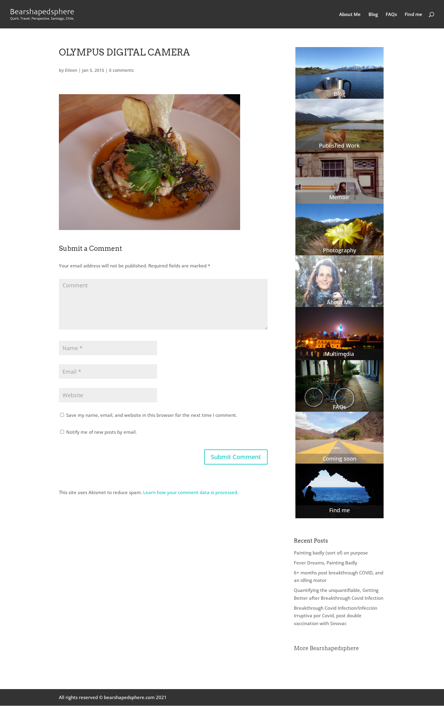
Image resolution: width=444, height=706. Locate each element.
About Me (350, 14)
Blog (373, 14)
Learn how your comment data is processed (190, 492)
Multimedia (339, 353)
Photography (339, 250)
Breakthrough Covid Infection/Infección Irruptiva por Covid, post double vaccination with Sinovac (335, 615)
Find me (413, 14)
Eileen (71, 70)
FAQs (391, 14)
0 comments (121, 70)
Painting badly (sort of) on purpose (331, 553)
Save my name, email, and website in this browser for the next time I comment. (151, 415)
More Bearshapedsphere (326, 648)
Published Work (339, 145)
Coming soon (339, 458)
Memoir (339, 197)
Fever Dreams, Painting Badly (325, 563)
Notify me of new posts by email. (101, 432)
